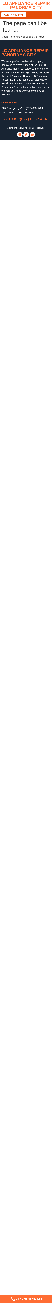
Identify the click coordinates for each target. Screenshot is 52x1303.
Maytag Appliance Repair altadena (18, 287)
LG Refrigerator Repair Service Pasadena (21, 1057)
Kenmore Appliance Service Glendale (19, 549)
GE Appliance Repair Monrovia (16, 759)
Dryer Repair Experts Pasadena (17, 677)
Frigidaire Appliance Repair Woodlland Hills (23, 634)
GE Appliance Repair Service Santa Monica (22, 1090)
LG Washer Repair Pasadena (15, 893)
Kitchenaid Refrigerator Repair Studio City (22, 726)
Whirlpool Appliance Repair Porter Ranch (21, 523)
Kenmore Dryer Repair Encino (16, 1165)
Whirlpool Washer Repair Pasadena (19, 775)
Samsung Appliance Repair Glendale (19, 939)
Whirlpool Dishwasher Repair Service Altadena (24, 1159)
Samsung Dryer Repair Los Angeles (19, 707)
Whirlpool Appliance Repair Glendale (19, 1028)
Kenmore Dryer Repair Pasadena (17, 382)
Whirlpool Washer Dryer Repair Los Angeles (23, 166)
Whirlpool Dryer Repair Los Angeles (19, 792)
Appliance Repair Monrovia (14, 828)
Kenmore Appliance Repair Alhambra (19, 179)
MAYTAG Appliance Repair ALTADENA (20, 241)
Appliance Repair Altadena (14, 294)
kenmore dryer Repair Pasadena (17, 277)
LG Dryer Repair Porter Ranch (16, 736)
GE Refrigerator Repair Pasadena (18, 1218)
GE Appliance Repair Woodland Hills (19, 756)
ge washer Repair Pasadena (15, 231)
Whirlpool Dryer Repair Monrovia (17, 795)
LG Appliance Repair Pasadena (17, 159)
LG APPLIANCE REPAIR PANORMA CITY (26, 5)
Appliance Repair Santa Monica (17, 916)
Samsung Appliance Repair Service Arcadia (23, 1142)
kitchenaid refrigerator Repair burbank (20, 284)
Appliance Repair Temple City (16, 838)
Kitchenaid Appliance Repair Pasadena (20, 195)
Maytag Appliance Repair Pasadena (19, 343)
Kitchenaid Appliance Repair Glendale (20, 487)
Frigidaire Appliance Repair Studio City (20, 631)
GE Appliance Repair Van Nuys (16, 644)
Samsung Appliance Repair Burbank (19, 458)
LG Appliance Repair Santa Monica (18, 143)
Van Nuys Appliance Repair (15, 949)
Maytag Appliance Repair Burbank (18, 998)
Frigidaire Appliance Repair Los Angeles (21, 1264)
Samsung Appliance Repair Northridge (20, 585)
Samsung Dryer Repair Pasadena (18, 264)
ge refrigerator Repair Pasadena (17, 235)
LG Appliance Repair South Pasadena (20, 618)
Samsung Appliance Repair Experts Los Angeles (25, 657)
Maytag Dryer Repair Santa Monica (18, 779)
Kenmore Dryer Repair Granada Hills (19, 1162)
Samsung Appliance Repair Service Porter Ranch (25, 1067)
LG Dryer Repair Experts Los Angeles (19, 674)
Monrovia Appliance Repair (14, 861)
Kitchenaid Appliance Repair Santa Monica (22, 959)
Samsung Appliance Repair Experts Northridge (24, 654)
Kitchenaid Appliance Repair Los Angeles (21, 956)
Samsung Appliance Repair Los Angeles (21, 815)
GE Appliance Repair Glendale (16, 480)
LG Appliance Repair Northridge (17, 572)
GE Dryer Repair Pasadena (14, 238)
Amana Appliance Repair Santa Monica (20, 874)
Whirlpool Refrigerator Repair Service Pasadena (25, 1061)
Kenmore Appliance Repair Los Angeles (21, 182)
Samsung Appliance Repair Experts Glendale (23, 667)
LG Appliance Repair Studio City (17, 615)
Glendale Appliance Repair (14, 1021)
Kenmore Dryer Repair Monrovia (17, 749)
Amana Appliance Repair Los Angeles (20, 936)
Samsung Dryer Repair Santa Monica (19, 785)
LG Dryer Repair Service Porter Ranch (20, 1106)
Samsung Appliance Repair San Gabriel (21, 513)
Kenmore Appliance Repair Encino (18, 985)
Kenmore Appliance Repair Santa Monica (21, 825)
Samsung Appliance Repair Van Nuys (20, 1116)
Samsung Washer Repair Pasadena (19, 884)
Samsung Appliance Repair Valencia (19, 1205)
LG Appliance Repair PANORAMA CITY (25, 52)
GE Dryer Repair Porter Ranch (16, 739)
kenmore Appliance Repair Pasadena (19, 271)
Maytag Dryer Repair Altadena (16, 290)
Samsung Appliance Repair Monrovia (19, 867)
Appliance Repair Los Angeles (16, 1241)
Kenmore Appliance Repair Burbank (19, 995)
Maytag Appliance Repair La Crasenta (20, 972)
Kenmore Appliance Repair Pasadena (20, 566)
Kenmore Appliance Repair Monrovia (19, 847)
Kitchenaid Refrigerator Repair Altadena (21, 369)
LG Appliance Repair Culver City (17, 153)
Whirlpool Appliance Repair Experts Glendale (23, 671)
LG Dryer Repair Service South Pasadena (22, 1103)
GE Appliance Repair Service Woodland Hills (23, 1083)
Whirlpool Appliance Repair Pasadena (20, 208)
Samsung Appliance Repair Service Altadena (23, 1126)
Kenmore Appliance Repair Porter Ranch (21, 562)
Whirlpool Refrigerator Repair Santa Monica (22, 808)
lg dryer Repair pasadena (13, 215)
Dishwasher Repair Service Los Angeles (21, 1149)
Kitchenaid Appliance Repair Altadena (20, 362)
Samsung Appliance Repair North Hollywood (23, 1198)
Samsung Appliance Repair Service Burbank (23, 1129)
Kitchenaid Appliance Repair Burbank (19, 189)
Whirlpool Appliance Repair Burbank (19, 330)
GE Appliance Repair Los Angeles (18, 176)
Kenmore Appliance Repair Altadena (19, 205)
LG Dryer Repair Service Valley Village (20, 1097)
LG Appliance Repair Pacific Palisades (20, 1188)
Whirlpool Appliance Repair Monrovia (19, 864)
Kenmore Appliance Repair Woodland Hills (22, 982)
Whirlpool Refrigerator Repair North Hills (21, 805)
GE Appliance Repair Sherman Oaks (19, 648)
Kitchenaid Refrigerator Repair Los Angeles (22, 720)
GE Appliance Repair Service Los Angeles (22, 1080)
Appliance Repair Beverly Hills (16, 851)
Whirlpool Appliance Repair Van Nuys (20, 1113)
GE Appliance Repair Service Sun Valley (21, 1087)
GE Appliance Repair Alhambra (16, 172)
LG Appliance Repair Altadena (16, 307)
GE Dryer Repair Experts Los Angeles (20, 680)
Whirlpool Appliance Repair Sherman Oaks (22, 526)
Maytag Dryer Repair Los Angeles (18, 703)
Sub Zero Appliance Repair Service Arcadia (22, 1133)
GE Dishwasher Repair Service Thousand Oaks (24, 1156)
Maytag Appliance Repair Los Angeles (20, 965)
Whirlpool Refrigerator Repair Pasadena (21, 811)
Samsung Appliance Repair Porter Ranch (21, 595)
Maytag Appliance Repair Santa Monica (20, 857)
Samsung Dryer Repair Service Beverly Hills (23, 1100)
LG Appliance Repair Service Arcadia (19, 1146)
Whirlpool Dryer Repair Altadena (17, 399)
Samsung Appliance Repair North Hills (20, 592)
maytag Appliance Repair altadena (18, 244)
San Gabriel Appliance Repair (16, 507)
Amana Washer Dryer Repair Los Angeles (21, 169)
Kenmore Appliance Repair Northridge (20, 569)
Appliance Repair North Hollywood (18, 841)
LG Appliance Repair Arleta (14, 448)
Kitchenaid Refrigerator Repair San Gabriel (22, 723)
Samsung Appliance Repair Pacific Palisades (23, 1172)
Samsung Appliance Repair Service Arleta (22, 1123)
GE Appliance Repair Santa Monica (18, 163)
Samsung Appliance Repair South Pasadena (23, 1237)
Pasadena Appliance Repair (15, 877)
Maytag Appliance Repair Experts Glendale (22, 664)
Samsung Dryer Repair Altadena (17, 418)
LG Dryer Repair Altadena (14, 356)
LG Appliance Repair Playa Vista (17, 1047)
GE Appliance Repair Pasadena (17, 192)
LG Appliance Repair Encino (15, 467)
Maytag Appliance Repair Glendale (18, 490)
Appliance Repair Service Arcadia (18, 1136)
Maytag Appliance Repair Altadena (18, 202)
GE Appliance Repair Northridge (17, 638)
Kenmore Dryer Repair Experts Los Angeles (22, 684)
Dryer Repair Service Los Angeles (18, 1093)
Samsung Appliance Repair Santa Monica (22, 818)
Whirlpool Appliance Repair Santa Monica (22, 530)
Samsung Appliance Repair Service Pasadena (24, 1070)
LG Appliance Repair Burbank (16, 546)
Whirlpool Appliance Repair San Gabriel (21, 516)
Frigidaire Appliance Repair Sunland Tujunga (23, 628)
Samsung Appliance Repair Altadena (19, 310)
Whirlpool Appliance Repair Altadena (19, 303)
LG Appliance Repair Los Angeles (18, 149)
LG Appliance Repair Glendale (16, 477)
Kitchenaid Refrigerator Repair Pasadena (21, 730)
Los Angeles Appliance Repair (16, 929)
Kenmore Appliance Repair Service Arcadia (22, 1139)
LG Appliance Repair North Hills (17, 598)
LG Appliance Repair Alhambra (16, 185)
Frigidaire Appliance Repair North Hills (20, 625)
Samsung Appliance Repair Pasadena (20, 261)
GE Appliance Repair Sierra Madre (18, 762)
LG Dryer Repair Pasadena (14, 733)
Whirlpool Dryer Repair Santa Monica (19, 798)
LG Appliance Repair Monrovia (16, 766)
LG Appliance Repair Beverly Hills (18, 1234)
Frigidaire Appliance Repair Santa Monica (22, 831)
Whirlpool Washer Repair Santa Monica (20, 772)
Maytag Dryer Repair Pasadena (16, 349)
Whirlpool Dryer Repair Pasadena (18, 802)
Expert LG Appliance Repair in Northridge (21, 651)
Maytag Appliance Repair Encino (17, 933)
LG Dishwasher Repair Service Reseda (20, 1152)
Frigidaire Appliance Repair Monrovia (19, 897)
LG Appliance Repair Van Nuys (16, 1110)
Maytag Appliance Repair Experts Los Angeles (24, 661)
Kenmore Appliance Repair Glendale (19, 494)
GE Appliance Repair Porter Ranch (18, 641)
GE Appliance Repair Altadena (16, 300)
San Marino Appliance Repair (15, 713)
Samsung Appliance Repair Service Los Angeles (25, 1064)
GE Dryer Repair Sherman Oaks (17, 743)
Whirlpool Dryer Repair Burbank (17, 336)
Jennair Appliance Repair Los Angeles (20, 1277)
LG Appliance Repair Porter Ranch (18, 579)
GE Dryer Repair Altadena (14, 326)
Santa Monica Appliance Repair (17, 903)
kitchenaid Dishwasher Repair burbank (20, 297)
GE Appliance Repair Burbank (16, 484)
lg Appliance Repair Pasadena (16, 248)
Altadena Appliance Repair (14, 880)
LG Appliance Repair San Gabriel (17, 510)
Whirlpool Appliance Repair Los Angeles (21, 520)
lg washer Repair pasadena (15, 218)
